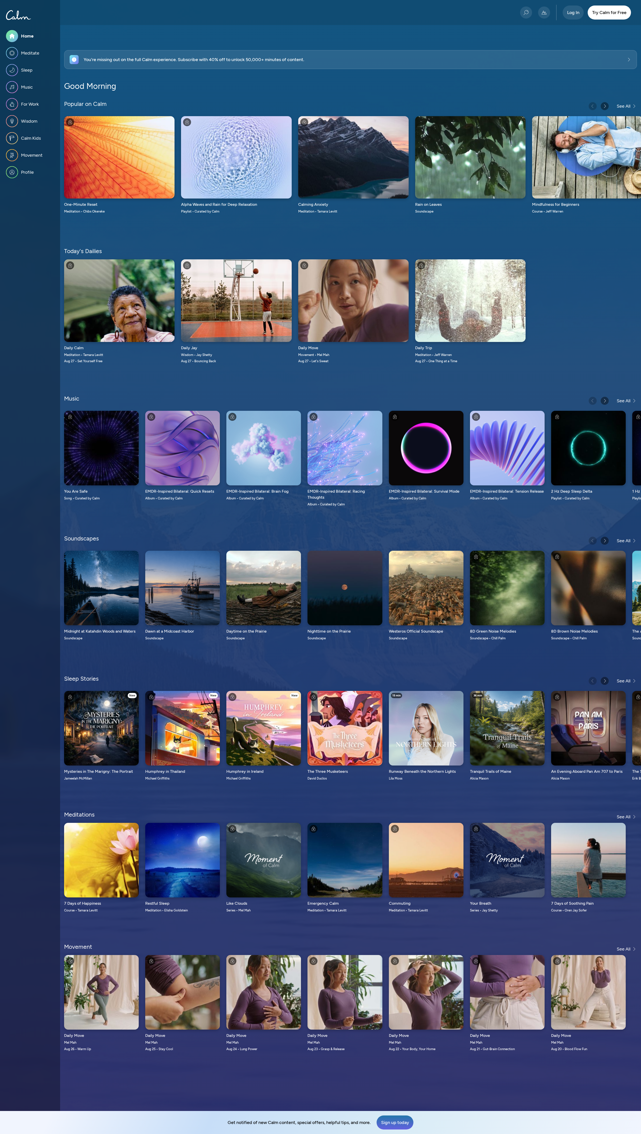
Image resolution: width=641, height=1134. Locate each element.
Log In (573, 12)
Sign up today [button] (395, 1122)
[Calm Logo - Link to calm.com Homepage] (18, 15)
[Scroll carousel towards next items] (605, 106)
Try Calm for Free (609, 12)
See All (623, 106)
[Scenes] (544, 13)
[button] (350, 59)
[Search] (526, 13)
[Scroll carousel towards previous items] (593, 106)
